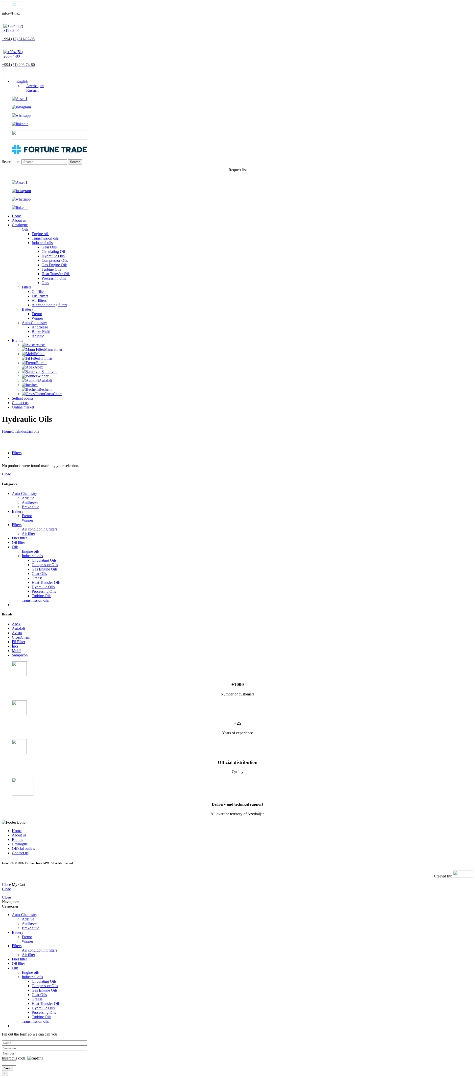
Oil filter (18, 542)
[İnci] (27, 385)
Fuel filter (19, 538)
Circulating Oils (54, 251)
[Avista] (29, 345)
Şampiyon (49, 371)
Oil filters (39, 291)
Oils (25, 229)
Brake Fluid (41, 331)
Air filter (28, 533)
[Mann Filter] (33, 349)
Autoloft (45, 380)
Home (17, 216)
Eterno (37, 314)
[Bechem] (30, 389)
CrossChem (53, 394)
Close (6, 474)
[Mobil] (28, 354)
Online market (23, 407)
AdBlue (38, 336)
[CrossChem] (33, 394)
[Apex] (28, 367)
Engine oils (40, 234)
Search (75, 162)
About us (19, 220)
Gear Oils (49, 247)
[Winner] (29, 376)
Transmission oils (45, 238)
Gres (45, 283)
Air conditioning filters (49, 305)
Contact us (20, 403)
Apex (38, 367)
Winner (37, 318)
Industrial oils (42, 243)
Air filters (39, 300)
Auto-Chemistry (34, 323)
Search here (11, 162)
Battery (27, 309)
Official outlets (23, 848)
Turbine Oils (51, 269)
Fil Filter (45, 358)
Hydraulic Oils (53, 256)
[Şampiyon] (32, 371)
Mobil (40, 354)
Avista (41, 345)
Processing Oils (54, 278)
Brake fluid (30, 507)
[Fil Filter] (30, 358)
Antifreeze (40, 327)
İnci (35, 385)
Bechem (45, 389)
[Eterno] (29, 363)
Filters (26, 287)
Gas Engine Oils (54, 265)
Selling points (22, 398)
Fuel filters (40, 296)
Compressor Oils (55, 260)
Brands (17, 340)
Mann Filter (53, 349)
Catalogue (20, 225)
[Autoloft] (30, 380)
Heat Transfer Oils (56, 274)
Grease (37, 578)
